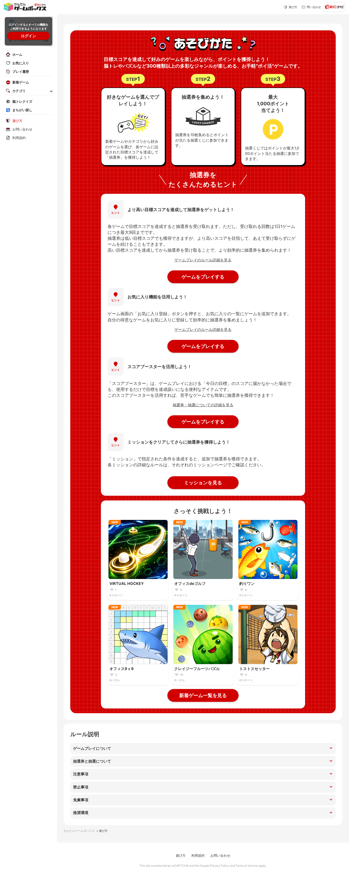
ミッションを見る (203, 483)
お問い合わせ (220, 855)
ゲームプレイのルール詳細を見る (202, 260)
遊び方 (181, 855)
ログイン (28, 35)
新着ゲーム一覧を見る (203, 695)
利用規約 (198, 855)
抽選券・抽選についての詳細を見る (203, 404)
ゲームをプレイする (203, 277)
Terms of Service (247, 865)
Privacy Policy (219, 865)
